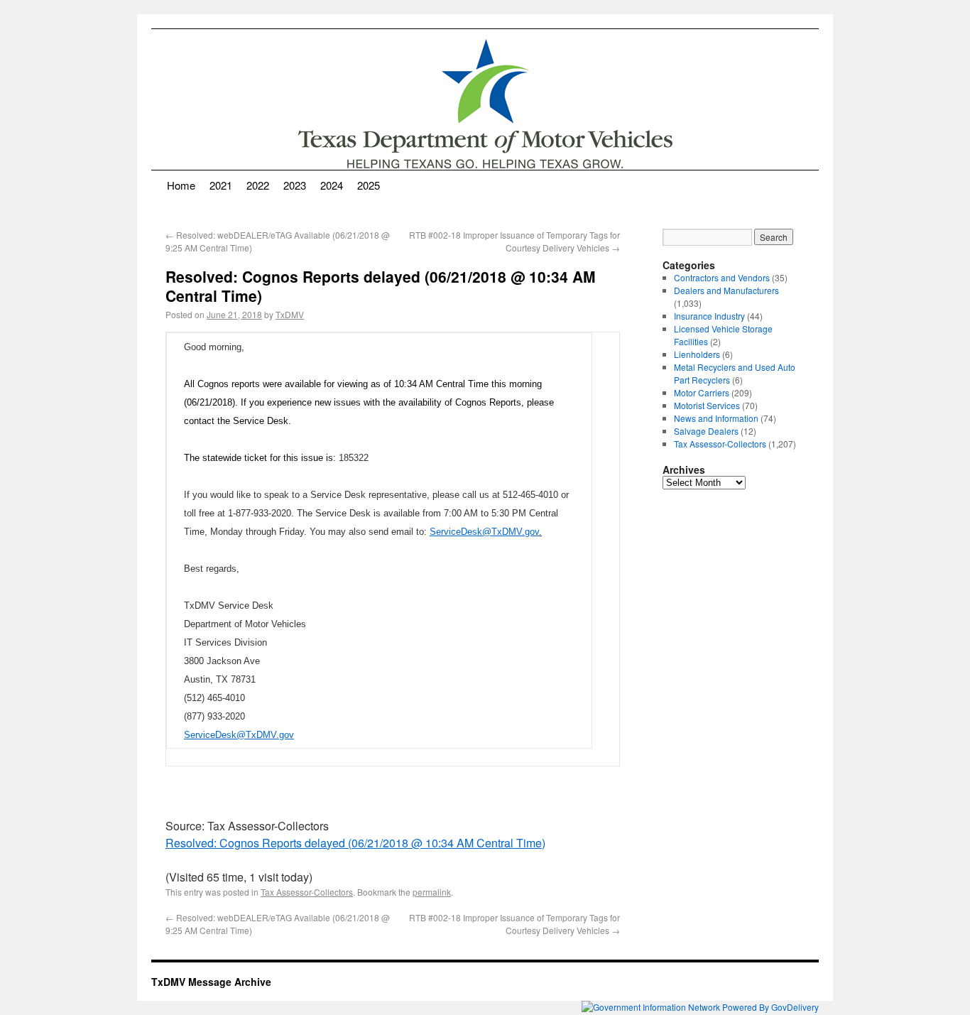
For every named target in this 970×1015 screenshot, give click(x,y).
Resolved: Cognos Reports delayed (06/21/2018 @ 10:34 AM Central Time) (355, 843)
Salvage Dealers (706, 431)
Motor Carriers (701, 392)
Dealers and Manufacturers (726, 290)
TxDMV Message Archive (211, 982)
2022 (257, 185)
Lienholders (697, 354)
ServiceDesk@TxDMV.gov (484, 531)
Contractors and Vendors (722, 277)
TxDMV (290, 314)
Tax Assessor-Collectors (307, 892)
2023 (294, 185)
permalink (432, 892)
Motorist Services (707, 405)
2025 (368, 185)
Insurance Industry (709, 316)
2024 (331, 185)
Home (181, 185)
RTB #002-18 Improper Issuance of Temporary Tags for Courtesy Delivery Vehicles (514, 241)
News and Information (716, 418)
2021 (220, 185)
